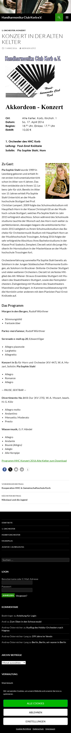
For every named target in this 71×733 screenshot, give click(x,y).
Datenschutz (38, 729)
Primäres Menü (67, 17)
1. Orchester (8, 30)
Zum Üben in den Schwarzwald (25, 621)
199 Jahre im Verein (42, 636)
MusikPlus (7, 541)
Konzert (21, 30)
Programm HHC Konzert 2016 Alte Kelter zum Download (34, 460)
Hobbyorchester (11, 535)
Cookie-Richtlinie (23, 729)
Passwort (6, 586)
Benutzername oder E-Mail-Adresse (20, 579)
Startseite (7, 522)
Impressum (50, 729)
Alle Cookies (35, 703)
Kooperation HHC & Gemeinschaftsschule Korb (26, 486)
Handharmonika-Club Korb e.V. (22, 17)
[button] (4, 469)
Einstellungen (35, 721)
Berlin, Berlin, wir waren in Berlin (49, 642)
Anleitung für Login (26, 615)
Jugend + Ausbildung (13, 547)
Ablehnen (35, 712)
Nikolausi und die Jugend (14, 498)
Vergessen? (21, 595)
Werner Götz (29, 48)
